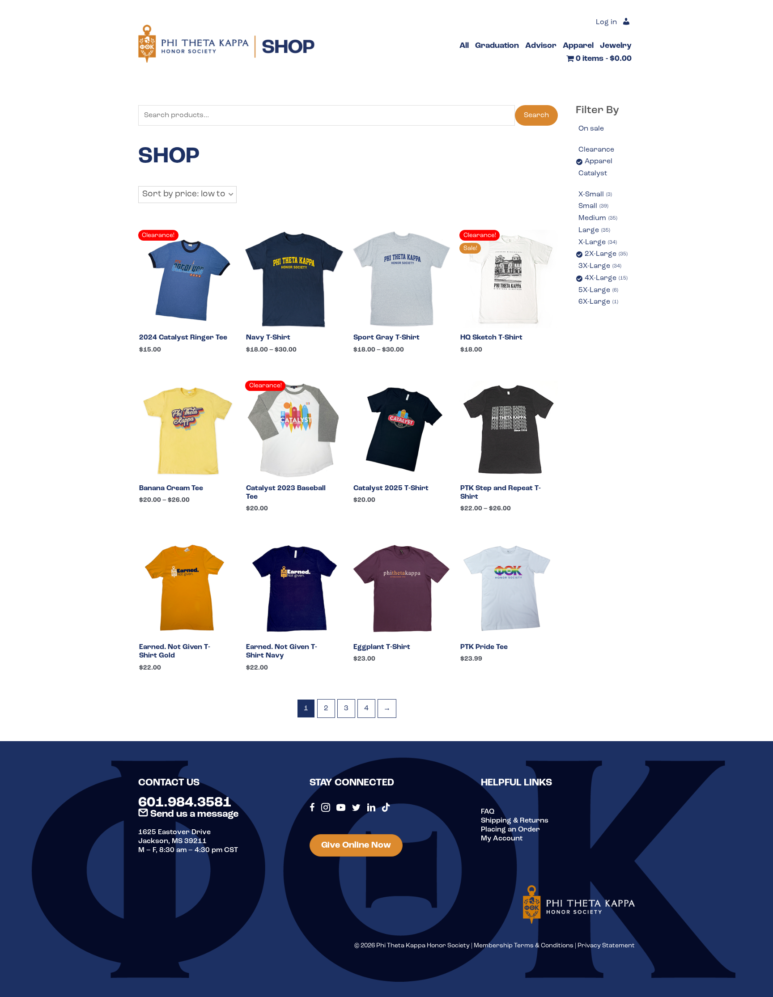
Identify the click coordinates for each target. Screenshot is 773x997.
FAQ (487, 811)
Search (536, 115)
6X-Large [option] (597, 301)
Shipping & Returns (514, 820)
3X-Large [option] (599, 266)
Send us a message (193, 814)
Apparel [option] (598, 161)
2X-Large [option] (605, 254)
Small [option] (592, 206)
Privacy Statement (606, 945)
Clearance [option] (596, 149)
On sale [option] (591, 128)
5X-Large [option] (597, 290)
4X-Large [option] (605, 278)
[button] (187, 194)
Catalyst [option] (592, 173)
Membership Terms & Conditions (523, 945)
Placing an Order (510, 829)
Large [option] (593, 230)
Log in (606, 22)
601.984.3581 (184, 803)
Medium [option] (597, 218)
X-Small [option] (594, 194)
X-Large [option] (597, 242)
